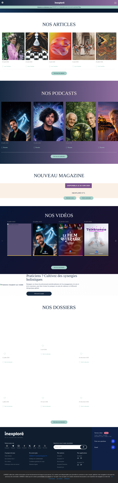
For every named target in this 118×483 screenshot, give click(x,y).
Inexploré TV (60, 458)
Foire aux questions (100, 441)
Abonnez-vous (70, 198)
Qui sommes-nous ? (10, 458)
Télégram (13, 448)
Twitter (29, 448)
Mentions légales (33, 464)
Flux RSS (45, 448)
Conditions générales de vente (36, 461)
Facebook (24, 448)
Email (96, 447)
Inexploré (59, 456)
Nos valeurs (8, 461)
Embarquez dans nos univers (12, 464)
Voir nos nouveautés (59, 267)
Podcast (39, 448)
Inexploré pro (60, 467)
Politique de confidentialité (36, 458)
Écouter (5, 147)
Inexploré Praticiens (62, 464)
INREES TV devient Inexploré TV (38, 456)
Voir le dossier (8, 362)
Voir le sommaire (86, 198)
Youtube (19, 448)
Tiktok (34, 448)
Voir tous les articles (59, 73)
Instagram (7, 448)
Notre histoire (8, 456)
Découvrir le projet (39, 293)
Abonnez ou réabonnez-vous (44, 7)
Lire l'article (7, 66)
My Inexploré (60, 461)
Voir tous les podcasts (59, 156)
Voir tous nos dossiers (59, 422)
